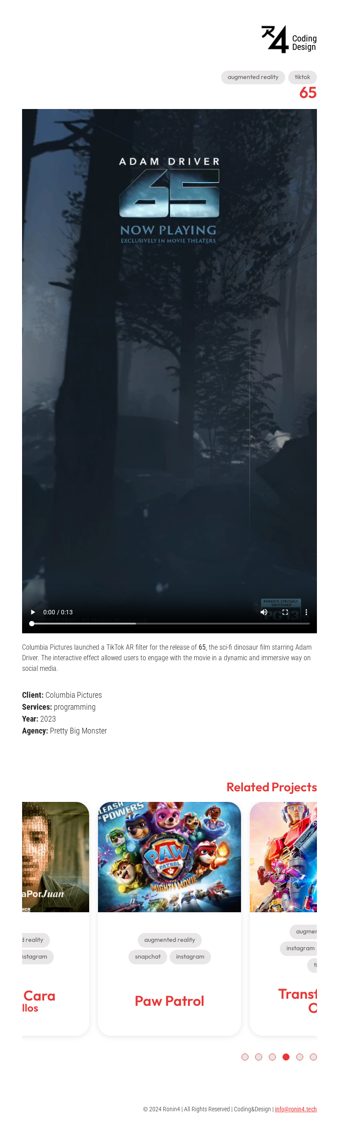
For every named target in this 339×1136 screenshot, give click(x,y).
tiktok (302, 77)
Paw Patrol (169, 807)
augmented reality (253, 77)
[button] (313, 1057)
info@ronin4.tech (296, 1109)
